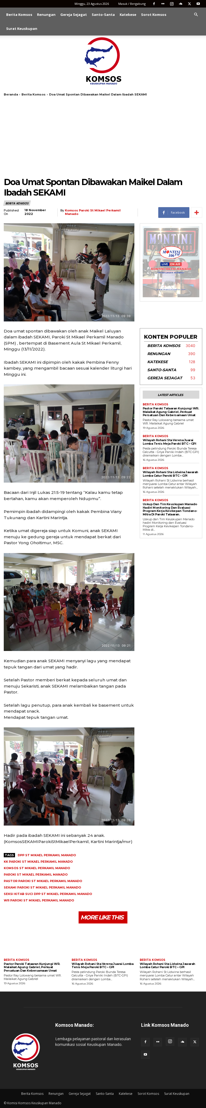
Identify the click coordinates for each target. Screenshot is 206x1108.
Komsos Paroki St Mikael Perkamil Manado (93, 212)
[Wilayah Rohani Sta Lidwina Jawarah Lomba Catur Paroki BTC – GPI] (171, 942)
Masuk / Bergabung (132, 4)
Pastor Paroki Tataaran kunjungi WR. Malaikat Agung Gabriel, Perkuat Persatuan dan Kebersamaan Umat (171, 411)
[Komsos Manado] (103, 61)
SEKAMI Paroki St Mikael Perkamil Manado (42, 887)
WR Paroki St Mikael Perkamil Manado (39, 900)
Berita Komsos (19, 14)
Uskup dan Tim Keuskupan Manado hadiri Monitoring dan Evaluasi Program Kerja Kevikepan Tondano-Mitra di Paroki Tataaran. (170, 509)
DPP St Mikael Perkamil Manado (47, 855)
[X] (189, 4)
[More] (196, 212)
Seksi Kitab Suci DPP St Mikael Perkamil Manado (48, 894)
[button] (195, 14)
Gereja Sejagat (73, 14)
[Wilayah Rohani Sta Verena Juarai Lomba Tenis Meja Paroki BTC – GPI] (103, 942)
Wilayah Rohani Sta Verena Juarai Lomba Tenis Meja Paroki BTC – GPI (169, 441)
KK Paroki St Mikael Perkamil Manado (38, 861)
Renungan (46, 14)
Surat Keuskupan (21, 28)
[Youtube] (198, 4)
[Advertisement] (103, 136)
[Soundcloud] (180, 4)
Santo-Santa (103, 14)
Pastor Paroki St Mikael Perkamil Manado (43, 881)
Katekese (128, 14)
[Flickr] (163, 4)
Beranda (11, 94)
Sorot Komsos (153, 14)
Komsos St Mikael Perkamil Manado (37, 868)
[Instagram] (172, 4)
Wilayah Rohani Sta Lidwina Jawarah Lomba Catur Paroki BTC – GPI (170, 473)
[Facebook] (154, 4)
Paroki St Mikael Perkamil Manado (36, 874)
